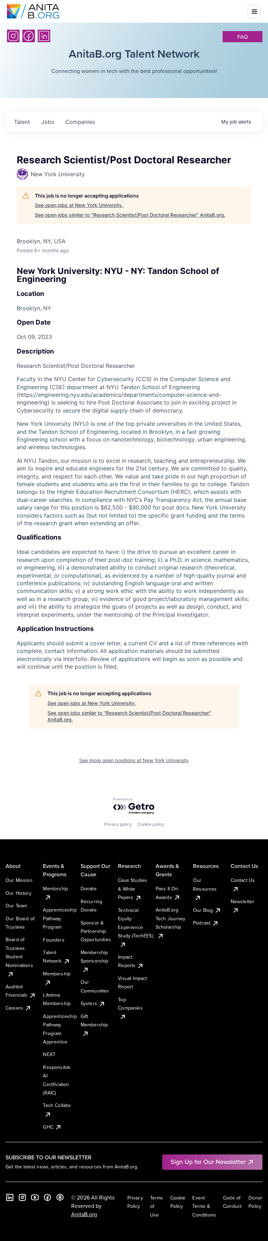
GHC (48, 1126)
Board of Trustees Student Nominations (19, 952)
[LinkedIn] (44, 36)
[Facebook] (28, 36)
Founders (53, 939)
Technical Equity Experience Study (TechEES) (135, 923)
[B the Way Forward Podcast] (60, 1197)
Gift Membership (94, 1020)
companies (80, 121)
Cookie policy (150, 824)
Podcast (201, 922)
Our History (18, 893)
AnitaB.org (84, 1214)
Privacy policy (118, 824)
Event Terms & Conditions (204, 1206)
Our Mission (19, 880)
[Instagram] (13, 36)
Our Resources (205, 884)
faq (242, 36)
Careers (14, 1007)
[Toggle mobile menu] (254, 11)
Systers (89, 1003)
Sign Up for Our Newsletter (208, 1161)
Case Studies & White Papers (132, 889)
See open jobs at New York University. (79, 205)
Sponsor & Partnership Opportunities (96, 931)
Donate (89, 888)
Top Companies (130, 1003)
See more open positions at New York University (134, 760)
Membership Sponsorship (95, 956)
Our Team (16, 905)
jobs (47, 121)
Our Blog (203, 910)
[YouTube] (35, 1197)
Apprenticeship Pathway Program (59, 918)
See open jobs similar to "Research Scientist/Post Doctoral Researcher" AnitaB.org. (130, 215)
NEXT (49, 1054)
